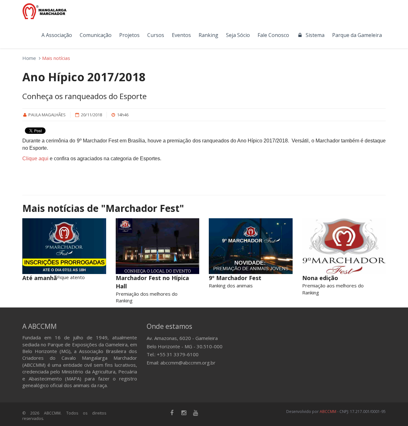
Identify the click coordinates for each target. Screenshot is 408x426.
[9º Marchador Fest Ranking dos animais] (251, 246)
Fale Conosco (273, 35)
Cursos (155, 35)
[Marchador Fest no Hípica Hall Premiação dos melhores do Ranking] (158, 246)
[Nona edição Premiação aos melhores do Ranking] (344, 246)
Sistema (313, 35)
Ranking (208, 35)
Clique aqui (35, 158)
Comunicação (96, 35)
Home (29, 58)
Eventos (181, 35)
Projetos (129, 35)
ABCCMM (328, 411)
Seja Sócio (238, 35)
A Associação (56, 35)
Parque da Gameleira (357, 35)
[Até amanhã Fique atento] (64, 246)
